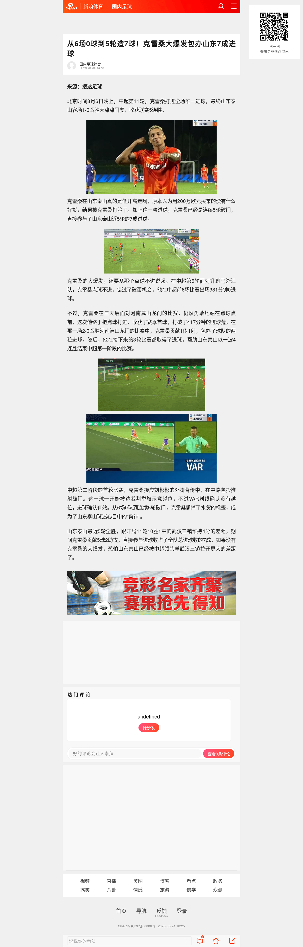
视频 (85, 880)
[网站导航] (233, 6)
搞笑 (85, 889)
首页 (121, 910)
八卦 (111, 889)
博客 (164, 880)
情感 (138, 889)
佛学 (191, 889)
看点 (191, 880)
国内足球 (122, 6)
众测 (218, 889)
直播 (111, 880)
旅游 (164, 889)
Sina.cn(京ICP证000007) (136, 926)
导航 (141, 910)
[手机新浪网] (71, 7)
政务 (218, 880)
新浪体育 (93, 6)
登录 (182, 910)
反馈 (161, 910)
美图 (138, 880)
